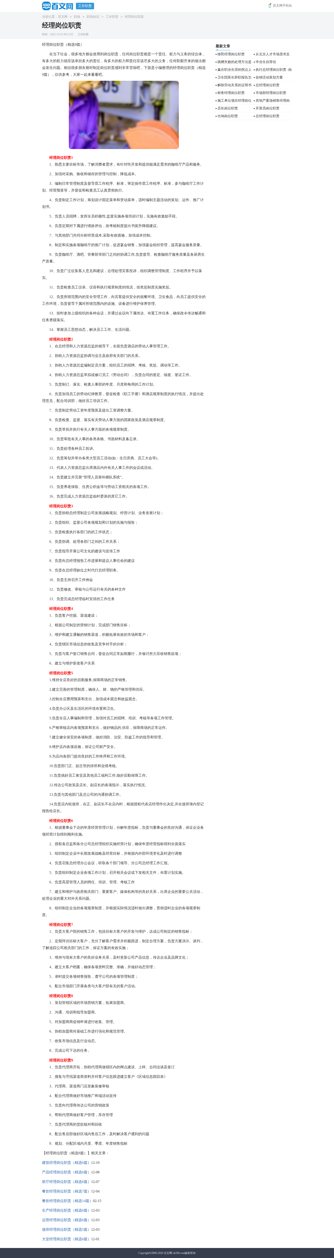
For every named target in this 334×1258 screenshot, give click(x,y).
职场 (77, 16)
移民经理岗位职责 (231, 54)
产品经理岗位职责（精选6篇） (66, 1172)
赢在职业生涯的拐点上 (234, 69)
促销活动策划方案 (269, 77)
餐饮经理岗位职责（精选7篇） (66, 1191)
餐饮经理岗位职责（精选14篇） (67, 1201)
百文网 (62, 16)
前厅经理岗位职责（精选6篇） (66, 1182)
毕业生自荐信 (266, 62)
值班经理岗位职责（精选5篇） (66, 1229)
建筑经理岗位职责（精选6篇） (66, 1163)
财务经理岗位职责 (231, 93)
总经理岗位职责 (267, 85)
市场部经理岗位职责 (271, 93)
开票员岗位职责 (267, 108)
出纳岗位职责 (227, 116)
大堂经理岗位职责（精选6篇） (66, 1239)
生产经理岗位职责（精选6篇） (66, 1210)
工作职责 (85, 6)
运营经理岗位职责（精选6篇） (66, 1220)
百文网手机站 (282, 5)
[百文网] (59, 6)
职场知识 (93, 16)
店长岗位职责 (227, 108)
